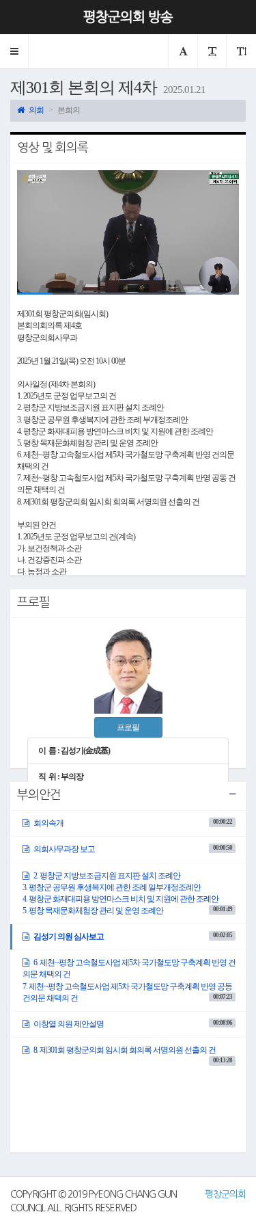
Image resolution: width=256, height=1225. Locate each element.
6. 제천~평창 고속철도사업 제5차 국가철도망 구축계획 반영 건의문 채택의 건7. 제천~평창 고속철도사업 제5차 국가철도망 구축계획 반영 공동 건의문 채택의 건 (129, 980)
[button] (14, 51)
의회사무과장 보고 (132, 849)
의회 (35, 110)
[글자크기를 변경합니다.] (211, 51)
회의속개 (132, 823)
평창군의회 (225, 1194)
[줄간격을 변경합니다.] (241, 51)
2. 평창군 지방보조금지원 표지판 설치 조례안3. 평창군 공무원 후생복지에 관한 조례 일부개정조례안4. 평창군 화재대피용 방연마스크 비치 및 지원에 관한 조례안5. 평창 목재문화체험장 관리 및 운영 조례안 (127, 893)
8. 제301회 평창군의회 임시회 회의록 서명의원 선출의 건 (132, 1054)
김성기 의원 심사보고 (132, 936)
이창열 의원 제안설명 (132, 1024)
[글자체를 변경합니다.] (182, 51)
